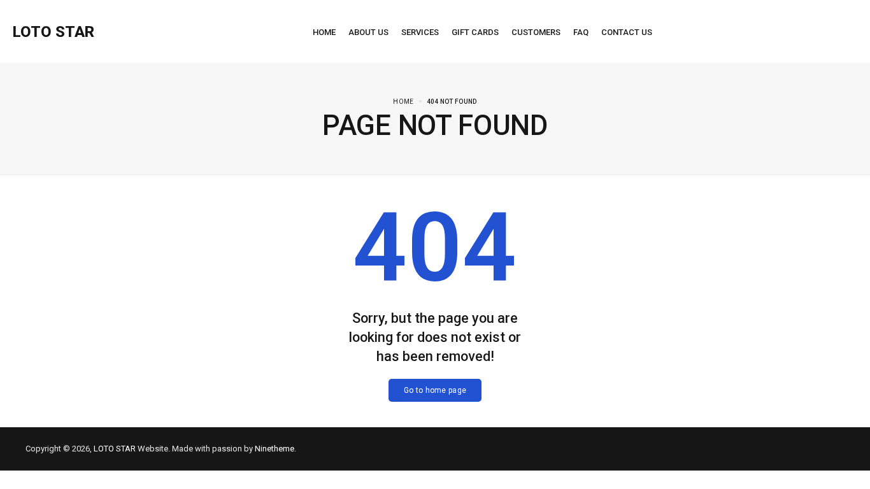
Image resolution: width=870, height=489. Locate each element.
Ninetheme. (275, 448)
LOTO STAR (115, 448)
